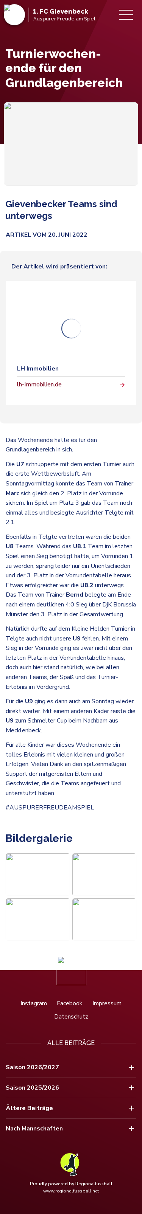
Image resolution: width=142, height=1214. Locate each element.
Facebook (70, 1003)
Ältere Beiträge (29, 1108)
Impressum (107, 1003)
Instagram (33, 1003)
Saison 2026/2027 (32, 1067)
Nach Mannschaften (34, 1128)
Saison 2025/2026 (32, 1088)
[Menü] (126, 14)
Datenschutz (71, 1016)
